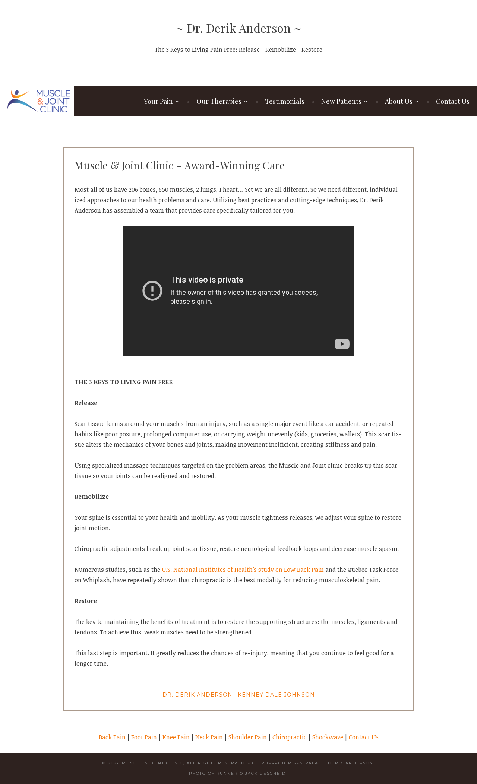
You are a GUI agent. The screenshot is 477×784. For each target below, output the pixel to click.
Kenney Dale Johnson (276, 694)
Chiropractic (289, 737)
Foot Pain (144, 737)
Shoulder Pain (247, 737)
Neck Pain (209, 737)
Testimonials (284, 101)
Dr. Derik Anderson (197, 694)
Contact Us (453, 101)
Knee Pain (176, 737)
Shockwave (327, 737)
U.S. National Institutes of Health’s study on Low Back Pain (243, 569)
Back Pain (112, 737)
